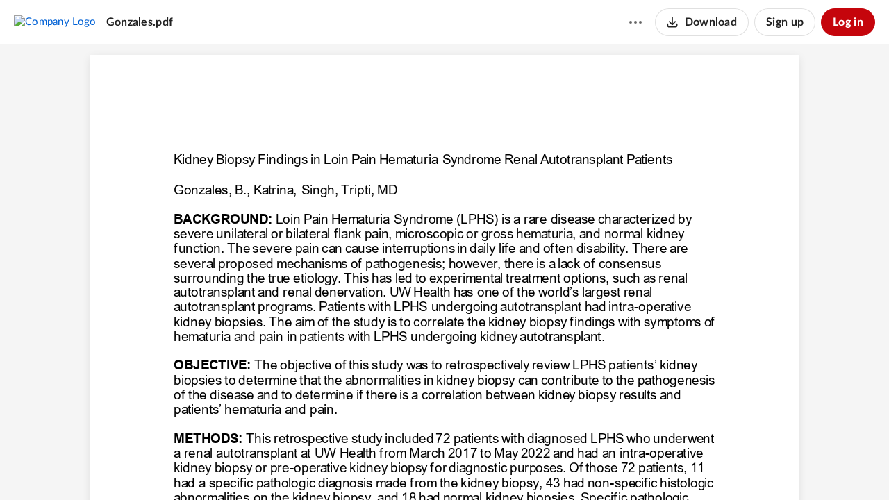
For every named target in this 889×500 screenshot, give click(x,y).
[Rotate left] (495, 466)
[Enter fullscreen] (521, 466)
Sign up (785, 22)
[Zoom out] (420, 466)
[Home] (55, 21)
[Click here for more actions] (635, 22)
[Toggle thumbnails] (367, 466)
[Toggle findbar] (392, 466)
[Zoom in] (467, 466)
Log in (848, 22)
